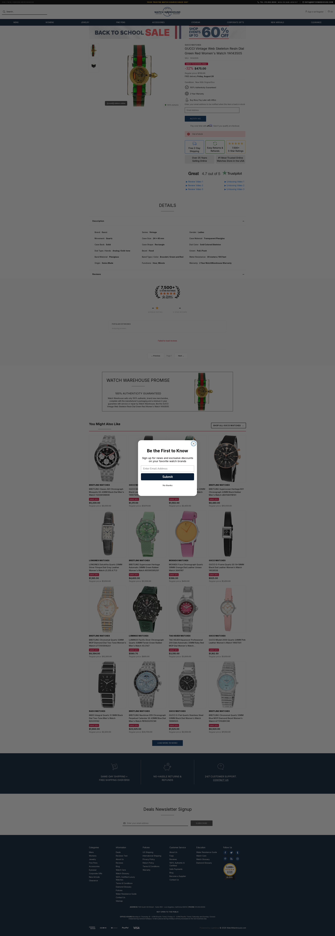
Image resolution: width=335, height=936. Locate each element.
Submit (167, 477)
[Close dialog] (193, 443)
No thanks (167, 485)
